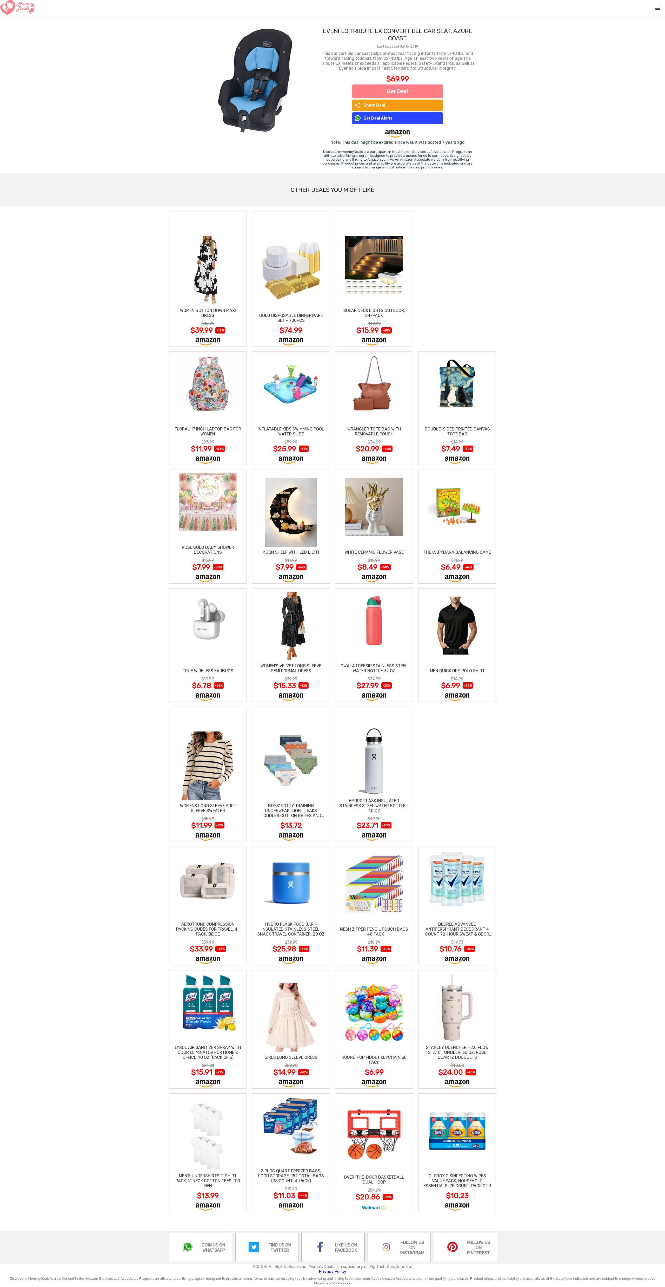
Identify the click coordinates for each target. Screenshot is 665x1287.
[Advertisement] (457, 279)
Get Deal (397, 91)
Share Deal (370, 105)
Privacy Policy (332, 1271)
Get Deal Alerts (378, 118)
